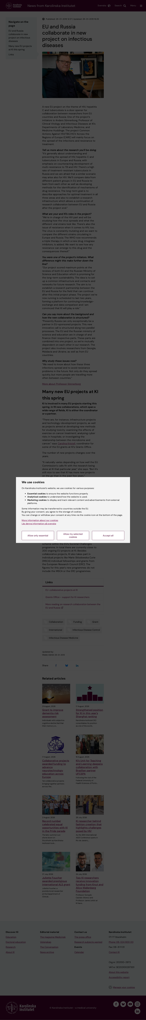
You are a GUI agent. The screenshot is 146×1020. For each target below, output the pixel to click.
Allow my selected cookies (73, 536)
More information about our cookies (40, 520)
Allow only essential (38, 535)
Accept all (108, 535)
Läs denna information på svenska (39, 523)
